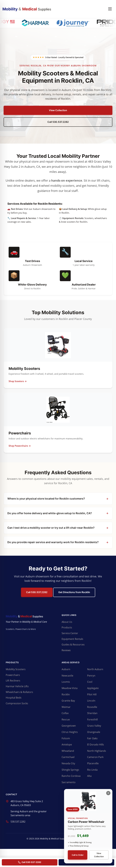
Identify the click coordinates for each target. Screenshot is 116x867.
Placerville (93, 763)
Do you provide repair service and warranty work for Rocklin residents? (53, 542)
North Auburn (95, 669)
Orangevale (93, 732)
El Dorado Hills (95, 744)
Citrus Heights (70, 732)
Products (67, 627)
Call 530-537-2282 (31, 862)
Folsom (66, 738)
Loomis (66, 681)
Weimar (66, 707)
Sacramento (69, 782)
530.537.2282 (18, 821)
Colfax (65, 713)
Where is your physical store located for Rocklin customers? (46, 498)
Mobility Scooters (16, 669)
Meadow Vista (69, 688)
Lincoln (91, 700)
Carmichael (68, 757)
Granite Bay (68, 700)
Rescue (66, 719)
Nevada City (68, 763)
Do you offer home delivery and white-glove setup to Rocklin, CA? (49, 513)
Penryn (91, 675)
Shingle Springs (70, 769)
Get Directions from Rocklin (74, 592)
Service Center (70, 633)
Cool (89, 681)
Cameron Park (95, 757)
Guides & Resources (73, 644)
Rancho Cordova (71, 776)
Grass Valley (94, 725)
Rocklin (66, 694)
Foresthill (92, 719)
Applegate (93, 688)
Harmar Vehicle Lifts (17, 686)
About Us (67, 622)
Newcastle (67, 675)
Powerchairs (13, 675)
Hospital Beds (13, 697)
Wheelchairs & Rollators (19, 692)
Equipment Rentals (72, 639)
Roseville (92, 707)
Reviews (66, 650)
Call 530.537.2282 (58, 121)
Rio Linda (92, 769)
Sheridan (92, 713)
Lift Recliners (13, 680)
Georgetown (69, 725)
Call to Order (78, 855)
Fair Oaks (92, 738)
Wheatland (68, 751)
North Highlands (96, 751)
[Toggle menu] (110, 9)
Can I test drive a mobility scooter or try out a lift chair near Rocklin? (51, 527)
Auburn (66, 669)
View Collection (58, 110)
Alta (89, 776)
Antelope (67, 744)
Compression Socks (17, 703)
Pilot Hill (92, 694)
